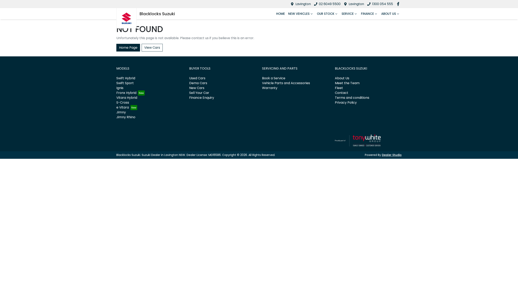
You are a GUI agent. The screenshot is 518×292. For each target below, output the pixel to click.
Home (280, 14)
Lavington (303, 4)
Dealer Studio (392, 155)
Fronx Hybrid (126, 92)
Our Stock (325, 14)
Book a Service (273, 78)
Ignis (119, 88)
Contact (341, 92)
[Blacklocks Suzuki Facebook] (399, 4)
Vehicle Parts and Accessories (286, 83)
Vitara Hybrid (126, 97)
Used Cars (197, 78)
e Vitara (122, 107)
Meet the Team (347, 83)
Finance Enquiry (201, 97)
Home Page (128, 47)
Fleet (339, 88)
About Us (388, 14)
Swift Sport (125, 83)
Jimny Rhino (125, 117)
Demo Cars (198, 83)
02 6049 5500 (330, 4)
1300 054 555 (382, 4)
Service (348, 14)
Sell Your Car (199, 92)
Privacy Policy (346, 102)
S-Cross (122, 102)
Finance (367, 14)
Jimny (121, 112)
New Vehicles (299, 14)
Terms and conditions (352, 97)
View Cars (152, 47)
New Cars (196, 88)
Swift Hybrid (125, 78)
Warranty (269, 88)
